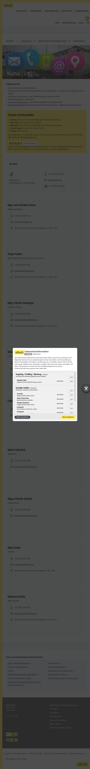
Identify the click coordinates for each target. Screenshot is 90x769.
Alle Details (60, 381)
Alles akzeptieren (68, 417)
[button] (68, 377)
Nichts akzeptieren (22, 417)
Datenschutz (37, 354)
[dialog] (45, 384)
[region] (45, 392)
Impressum (28, 354)
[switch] (70, 377)
